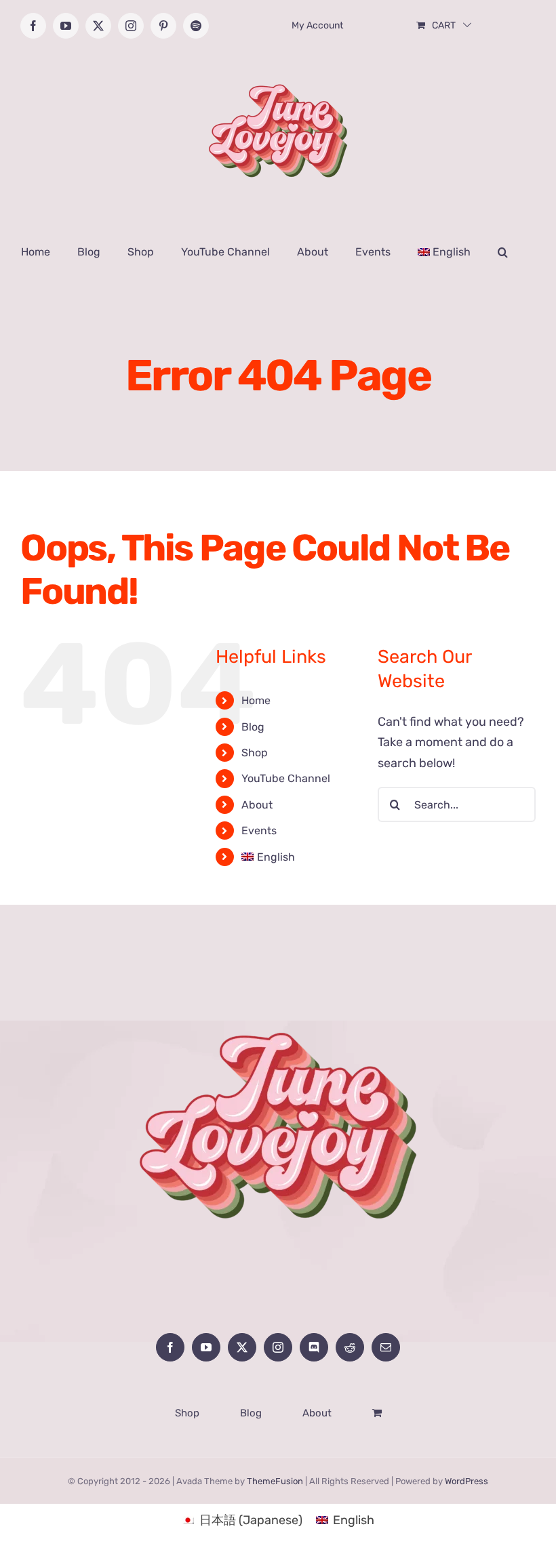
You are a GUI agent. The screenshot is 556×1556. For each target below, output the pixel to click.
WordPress (466, 1481)
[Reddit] (350, 1347)
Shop (254, 752)
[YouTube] (206, 1347)
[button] (503, 252)
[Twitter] (242, 1347)
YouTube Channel (285, 778)
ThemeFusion (275, 1481)
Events (259, 830)
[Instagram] (278, 1347)
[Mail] (386, 1347)
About (257, 804)
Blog (252, 726)
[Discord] (314, 1347)
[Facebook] (170, 1347)
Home (256, 700)
